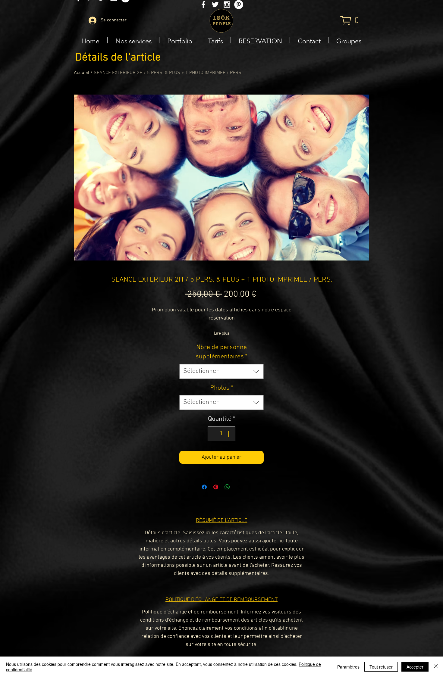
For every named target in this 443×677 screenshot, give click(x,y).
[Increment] (228, 434)
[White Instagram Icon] (226, 4)
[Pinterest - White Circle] (238, 4)
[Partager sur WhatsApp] (227, 487)
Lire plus (221, 333)
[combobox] (221, 371)
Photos (221, 388)
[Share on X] (238, 487)
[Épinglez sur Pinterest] (215, 487)
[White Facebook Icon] (203, 4)
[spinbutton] (221, 434)
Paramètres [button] (348, 667)
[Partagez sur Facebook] (204, 487)
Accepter (415, 667)
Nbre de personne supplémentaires (221, 352)
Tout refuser (381, 667)
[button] (350, 20)
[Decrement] (214, 434)
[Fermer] (435, 666)
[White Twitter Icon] (215, 4)
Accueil (81, 73)
